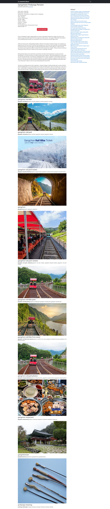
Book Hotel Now (42, 29)
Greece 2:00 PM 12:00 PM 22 (77, 26)
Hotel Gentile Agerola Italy (76, 61)
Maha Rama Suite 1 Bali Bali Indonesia (79, 62)
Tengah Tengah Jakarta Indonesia (78, 50)
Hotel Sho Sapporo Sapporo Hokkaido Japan (80, 11)
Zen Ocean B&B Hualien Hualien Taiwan (79, 41)
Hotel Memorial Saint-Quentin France (79, 48)
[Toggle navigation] (90, 1)
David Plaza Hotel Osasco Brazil (77, 54)
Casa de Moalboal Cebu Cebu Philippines (79, 25)
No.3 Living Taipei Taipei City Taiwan (78, 28)
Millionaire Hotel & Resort (76, 40)
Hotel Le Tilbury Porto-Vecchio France (79, 21)
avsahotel (31, 6)
